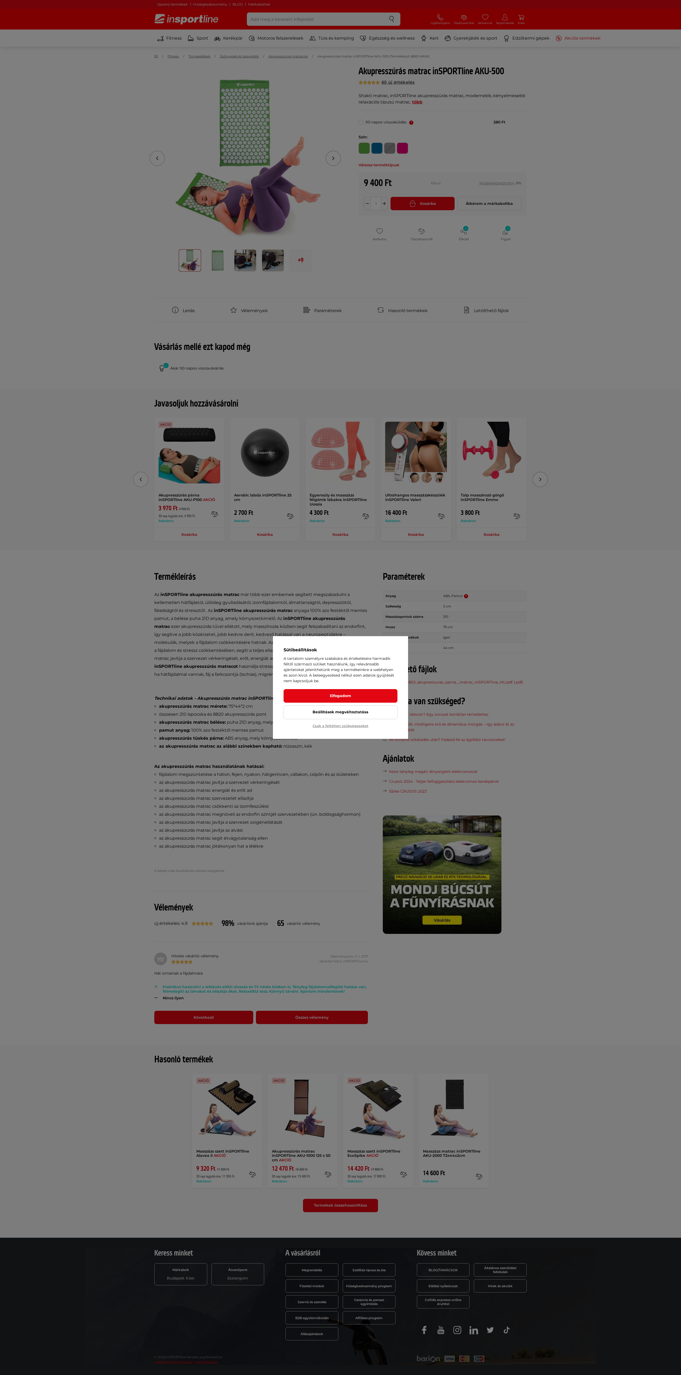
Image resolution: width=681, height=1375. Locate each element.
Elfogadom (340, 695)
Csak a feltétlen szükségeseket (340, 726)
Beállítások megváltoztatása (340, 712)
